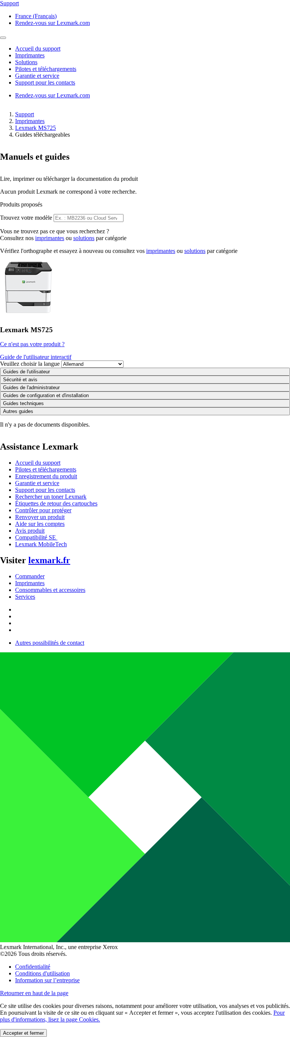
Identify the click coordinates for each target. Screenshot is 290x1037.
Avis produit (30, 530)
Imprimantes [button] (30, 55)
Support (24, 114)
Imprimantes (30, 121)
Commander (30, 576)
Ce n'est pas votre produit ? (32, 344)
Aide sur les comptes (40, 524)
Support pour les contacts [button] (45, 82)
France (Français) (36, 16)
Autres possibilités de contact (49, 642)
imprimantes (49, 238)
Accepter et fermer (23, 1033)
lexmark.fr (49, 560)
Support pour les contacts (45, 490)
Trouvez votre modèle (26, 217)
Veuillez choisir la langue (30, 364)
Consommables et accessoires (50, 590)
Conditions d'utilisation (42, 973)
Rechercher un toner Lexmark (50, 496)
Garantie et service (37, 483)
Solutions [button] (26, 62)
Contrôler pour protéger (43, 510)
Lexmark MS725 (35, 128)
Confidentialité (32, 966)
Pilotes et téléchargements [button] (45, 69)
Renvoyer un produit (40, 517)
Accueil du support (37, 462)
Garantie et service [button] (37, 75)
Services (25, 596)
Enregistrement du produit (46, 476)
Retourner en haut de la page (34, 993)
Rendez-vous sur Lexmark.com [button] (52, 23)
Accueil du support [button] (37, 48)
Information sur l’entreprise (47, 980)
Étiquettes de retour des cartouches (56, 503)
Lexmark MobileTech (41, 544)
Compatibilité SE (36, 537)
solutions (83, 238)
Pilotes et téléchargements (45, 469)
